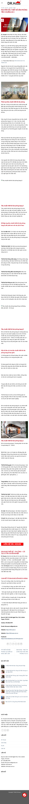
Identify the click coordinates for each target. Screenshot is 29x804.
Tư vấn (14, 7)
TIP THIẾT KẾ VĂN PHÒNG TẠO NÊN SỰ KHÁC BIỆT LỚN (6, 651)
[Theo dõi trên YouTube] (8, 730)
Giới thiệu (3, 742)
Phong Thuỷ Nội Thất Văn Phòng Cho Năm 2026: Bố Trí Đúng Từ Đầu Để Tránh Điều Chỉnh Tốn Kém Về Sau (17, 692)
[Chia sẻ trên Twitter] (13, 644)
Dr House (3, 740)
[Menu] (2, 3)
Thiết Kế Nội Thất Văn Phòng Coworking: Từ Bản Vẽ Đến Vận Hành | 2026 (16, 686)
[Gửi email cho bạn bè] (16, 644)
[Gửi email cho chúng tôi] (5, 730)
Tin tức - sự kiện (8, 7)
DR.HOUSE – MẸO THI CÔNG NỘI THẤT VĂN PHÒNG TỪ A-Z (22, 651)
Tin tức (2, 7)
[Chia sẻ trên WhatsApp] (8, 644)
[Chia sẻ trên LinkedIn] (21, 644)
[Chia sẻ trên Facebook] (10, 644)
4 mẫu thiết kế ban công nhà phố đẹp (15, 665)
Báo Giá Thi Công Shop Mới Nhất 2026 (16, 701)
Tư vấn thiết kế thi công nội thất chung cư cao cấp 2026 (17, 671)
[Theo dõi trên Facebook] (2, 730)
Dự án (2, 745)
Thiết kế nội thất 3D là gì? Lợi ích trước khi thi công (17, 697)
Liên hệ (3, 748)
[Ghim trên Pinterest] (18, 644)
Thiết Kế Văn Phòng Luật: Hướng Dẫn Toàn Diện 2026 (17, 676)
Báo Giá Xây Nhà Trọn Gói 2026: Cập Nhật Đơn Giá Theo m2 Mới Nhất (17, 681)
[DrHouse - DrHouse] (14, 2)
